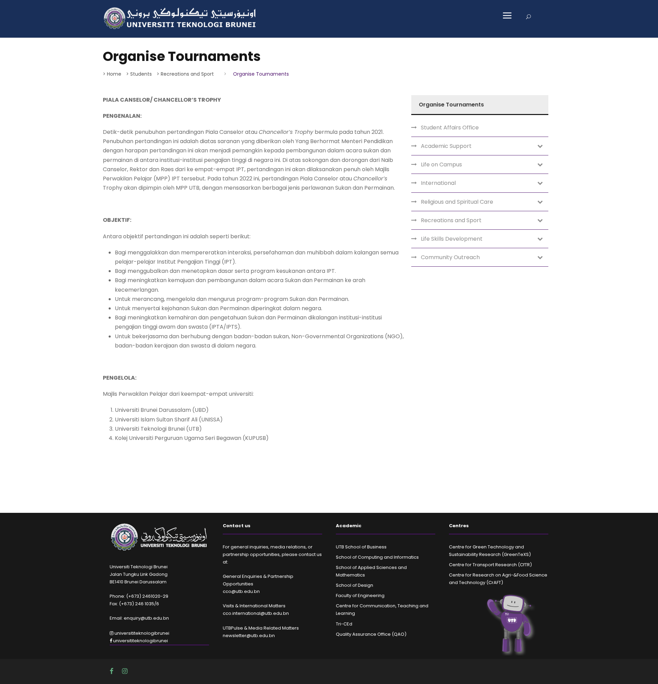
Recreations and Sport (451, 220)
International (438, 183)
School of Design (354, 585)
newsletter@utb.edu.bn (249, 635)
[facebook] (112, 671)
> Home (112, 74)
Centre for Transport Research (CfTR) (490, 564)
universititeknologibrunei (141, 633)
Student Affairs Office (450, 127)
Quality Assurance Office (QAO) (371, 634)
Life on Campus (441, 164)
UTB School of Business (361, 547)
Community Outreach (450, 257)
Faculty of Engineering (360, 595)
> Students (139, 74)
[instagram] (124, 671)
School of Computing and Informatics (377, 557)
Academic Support (446, 146)
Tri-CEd (344, 624)
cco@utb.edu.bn (241, 591)
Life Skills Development (452, 239)
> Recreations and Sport (185, 74)
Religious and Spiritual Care (457, 202)
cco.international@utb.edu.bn (256, 613)
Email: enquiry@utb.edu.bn (139, 618)
